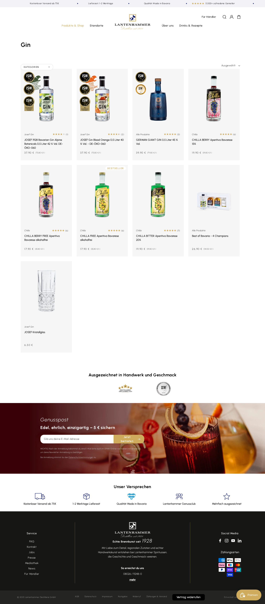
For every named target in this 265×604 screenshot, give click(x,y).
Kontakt (31, 546)
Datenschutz (91, 596)
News (31, 568)
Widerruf (137, 596)
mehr (132, 579)
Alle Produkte (143, 134)
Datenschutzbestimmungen (81, 457)
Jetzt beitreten (127, 439)
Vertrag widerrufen (188, 597)
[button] (73, 25)
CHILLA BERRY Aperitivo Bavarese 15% (212, 141)
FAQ (31, 541)
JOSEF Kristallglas (34, 332)
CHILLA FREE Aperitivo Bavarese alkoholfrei (99, 238)
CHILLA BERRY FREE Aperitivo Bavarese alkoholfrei (42, 238)
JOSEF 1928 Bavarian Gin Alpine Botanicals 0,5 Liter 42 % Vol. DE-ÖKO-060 (43, 143)
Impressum (107, 596)
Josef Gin (29, 134)
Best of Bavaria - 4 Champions (210, 236)
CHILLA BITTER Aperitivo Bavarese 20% (156, 238)
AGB (77, 596)
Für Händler (31, 574)
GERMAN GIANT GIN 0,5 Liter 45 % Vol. (157, 141)
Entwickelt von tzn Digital (236, 597)
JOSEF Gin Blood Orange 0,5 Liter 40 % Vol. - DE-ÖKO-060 (102, 141)
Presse (32, 557)
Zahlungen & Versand (156, 596)
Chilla (195, 134)
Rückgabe (122, 596)
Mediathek (31, 563)
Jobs (31, 552)
